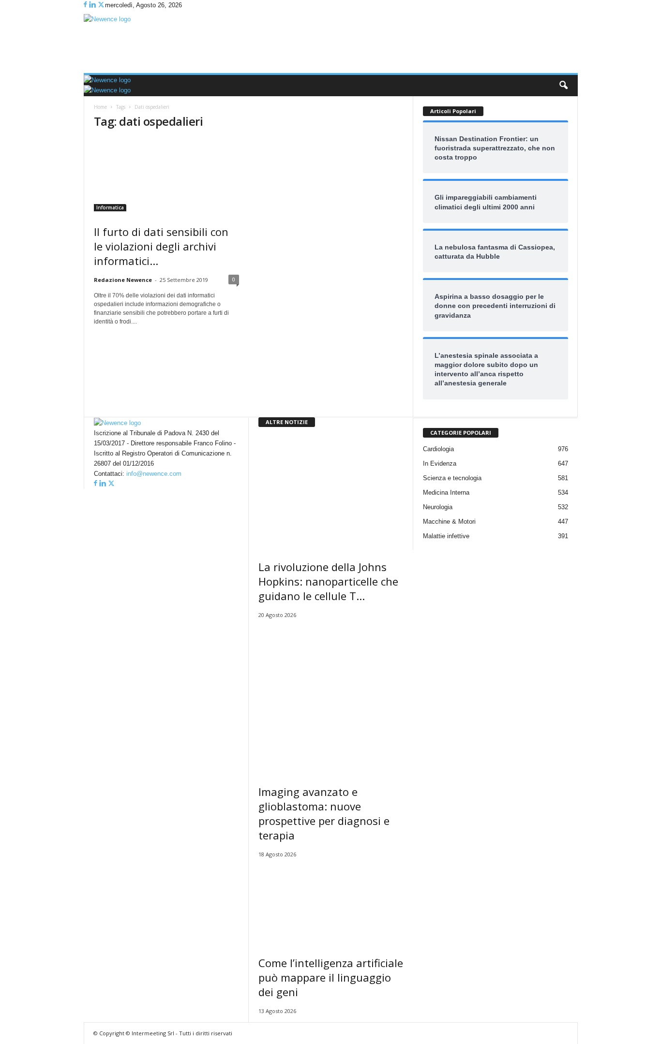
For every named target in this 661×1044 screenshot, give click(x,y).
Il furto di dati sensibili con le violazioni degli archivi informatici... (161, 246)
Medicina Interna (446, 492)
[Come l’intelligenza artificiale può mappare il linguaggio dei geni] (331, 904)
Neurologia (437, 507)
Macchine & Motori (449, 521)
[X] (101, 5)
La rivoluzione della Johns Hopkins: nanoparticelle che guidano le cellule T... (328, 581)
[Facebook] (86, 5)
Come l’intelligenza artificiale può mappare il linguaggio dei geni (330, 977)
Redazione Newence (123, 279)
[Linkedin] (93, 5)
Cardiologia (438, 449)
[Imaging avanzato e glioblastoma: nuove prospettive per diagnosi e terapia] (331, 698)
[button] (563, 85)
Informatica (110, 207)
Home (100, 106)
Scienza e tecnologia (452, 478)
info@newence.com (153, 473)
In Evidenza (439, 463)
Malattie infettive (446, 536)
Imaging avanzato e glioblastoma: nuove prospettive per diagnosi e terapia (324, 813)
